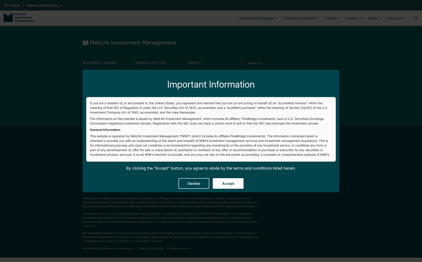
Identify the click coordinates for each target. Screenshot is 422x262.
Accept (228, 183)
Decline (194, 183)
